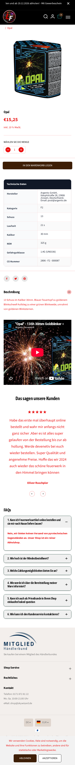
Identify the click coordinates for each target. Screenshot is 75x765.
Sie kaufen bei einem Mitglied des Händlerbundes (30, 654)
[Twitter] (16, 279)
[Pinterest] (24, 279)
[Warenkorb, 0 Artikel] (59, 18)
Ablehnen (25, 758)
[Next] (43, 494)
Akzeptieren (49, 758)
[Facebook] (7, 279)
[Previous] (32, 494)
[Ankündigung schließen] (68, 3)
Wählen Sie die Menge (16, 142)
